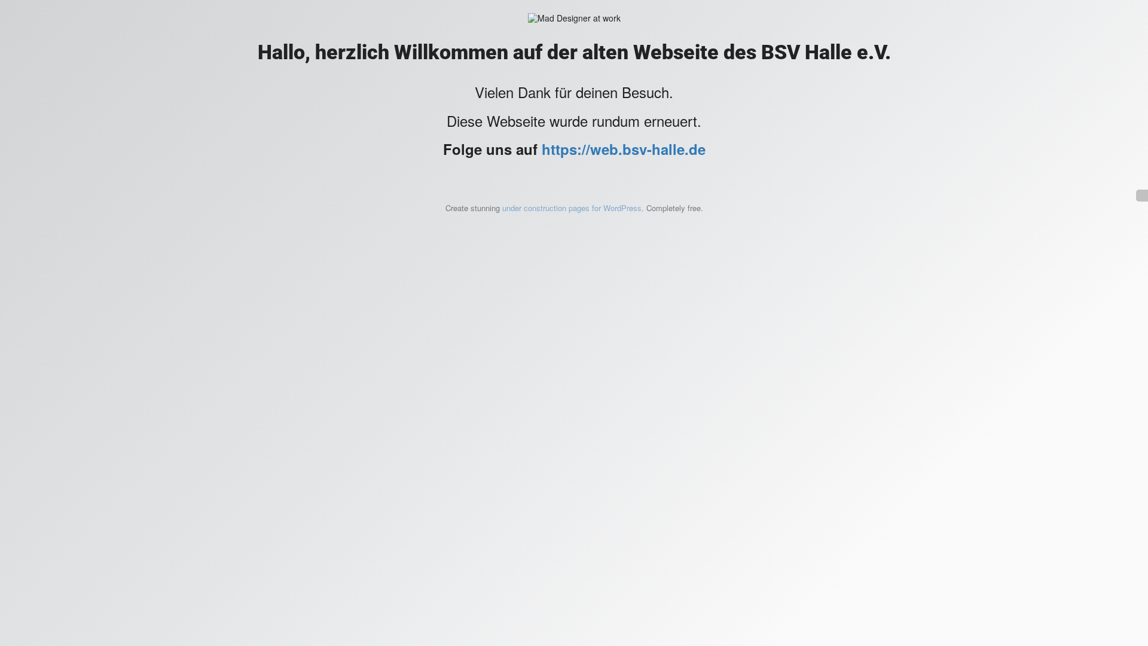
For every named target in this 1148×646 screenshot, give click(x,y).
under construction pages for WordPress (572, 208)
